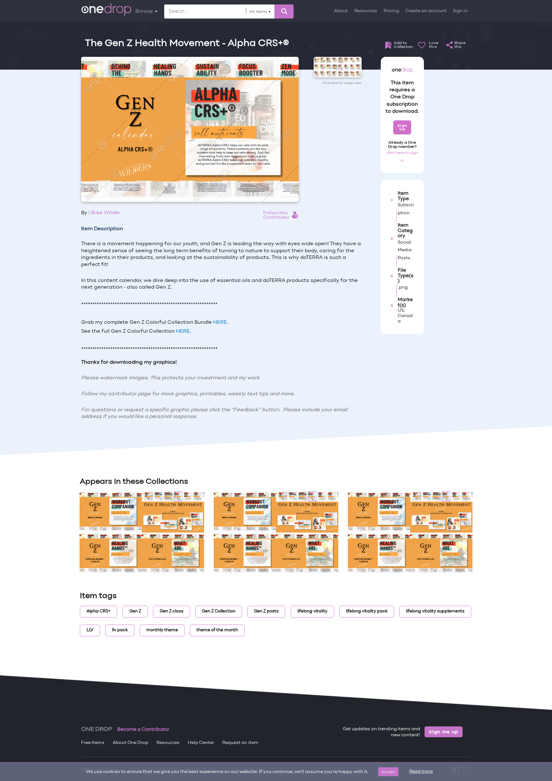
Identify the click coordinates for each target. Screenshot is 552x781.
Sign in (460, 11)
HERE (220, 322)
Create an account (426, 11)
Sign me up (443, 732)
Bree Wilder (105, 213)
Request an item (240, 743)
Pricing (391, 11)
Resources (365, 11)
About (341, 11)
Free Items (92, 743)
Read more (421, 772)
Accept (388, 771)
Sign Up (402, 127)
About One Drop (130, 743)
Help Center (201, 743)
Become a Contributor (143, 729)
